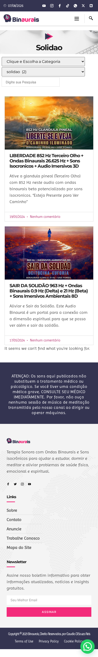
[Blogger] (91, 5)
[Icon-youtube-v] (44, 5)
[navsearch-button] (91, 18)
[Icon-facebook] (59, 5)
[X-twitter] (83, 5)
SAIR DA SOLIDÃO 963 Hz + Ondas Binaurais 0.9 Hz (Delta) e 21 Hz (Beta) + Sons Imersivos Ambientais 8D (49, 291)
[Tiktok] (67, 5)
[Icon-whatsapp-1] (75, 5)
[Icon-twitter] (15, 484)
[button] (77, 18)
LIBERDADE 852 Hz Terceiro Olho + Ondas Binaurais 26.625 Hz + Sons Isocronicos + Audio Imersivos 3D (46, 161)
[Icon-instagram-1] (52, 5)
